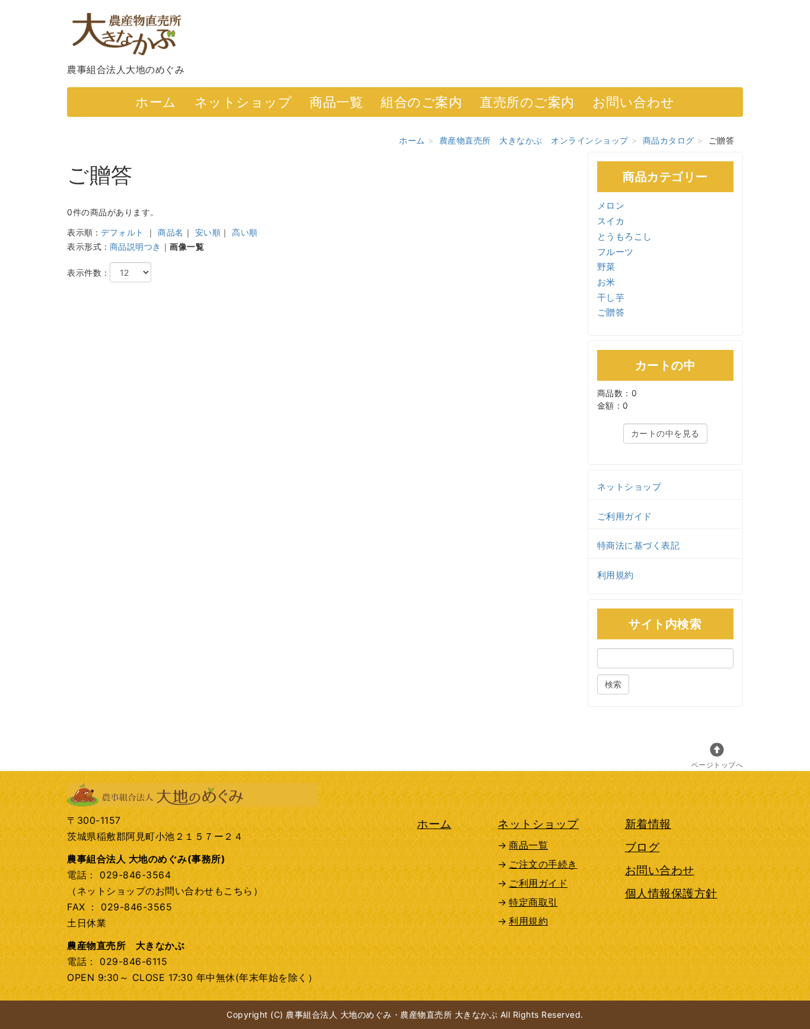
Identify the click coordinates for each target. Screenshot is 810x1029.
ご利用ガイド (624, 516)
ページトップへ (717, 764)
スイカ (611, 221)
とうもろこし (624, 236)
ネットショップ (243, 102)
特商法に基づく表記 (638, 545)
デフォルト (122, 232)
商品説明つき (135, 246)
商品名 (171, 232)
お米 (606, 282)
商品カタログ (668, 140)
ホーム (156, 102)
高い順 (245, 232)
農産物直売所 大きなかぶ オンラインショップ (534, 140)
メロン (611, 205)
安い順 (208, 232)
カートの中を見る (665, 433)
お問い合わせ (633, 102)
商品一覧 (336, 102)
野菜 (606, 266)
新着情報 (648, 824)
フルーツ (615, 251)
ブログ (642, 847)
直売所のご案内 (527, 102)
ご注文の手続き (543, 864)
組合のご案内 (421, 102)
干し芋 (611, 297)
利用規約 (615, 575)
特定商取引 (533, 902)
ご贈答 (611, 312)
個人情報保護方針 (671, 893)
